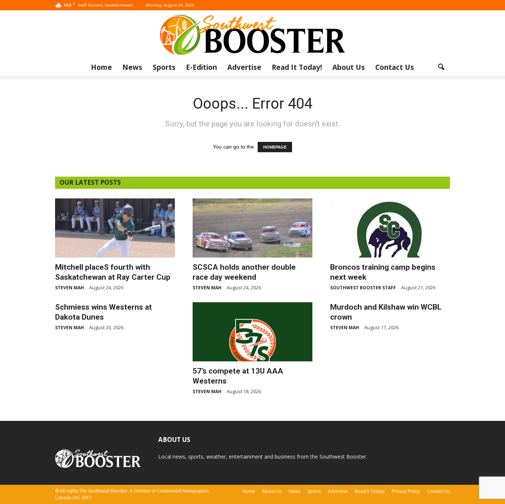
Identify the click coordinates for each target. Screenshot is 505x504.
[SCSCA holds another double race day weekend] (252, 228)
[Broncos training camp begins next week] (390, 228)
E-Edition (201, 67)
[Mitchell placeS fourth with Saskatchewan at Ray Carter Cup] (115, 228)
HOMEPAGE (275, 147)
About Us (348, 67)
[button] (441, 67)
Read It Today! (297, 67)
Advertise (244, 67)
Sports (164, 67)
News (132, 67)
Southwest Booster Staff (363, 288)
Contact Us (394, 67)
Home (101, 67)
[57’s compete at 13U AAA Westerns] (252, 331)
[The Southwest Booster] (252, 35)
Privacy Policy (406, 491)
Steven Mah (69, 288)
